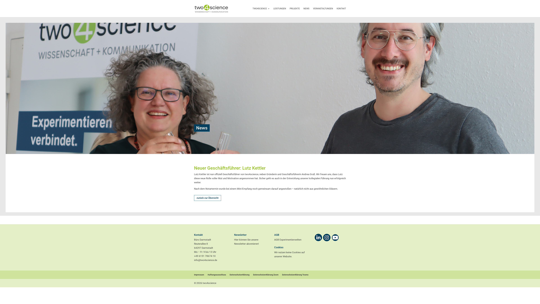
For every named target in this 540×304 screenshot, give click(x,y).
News (306, 8)
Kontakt (341, 8)
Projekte (295, 8)
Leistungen (279, 8)
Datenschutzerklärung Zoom (265, 275)
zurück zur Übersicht (208, 197)
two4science (260, 8)
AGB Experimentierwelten (287, 239)
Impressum (199, 275)
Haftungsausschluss (217, 275)
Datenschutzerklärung (239, 275)
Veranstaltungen (323, 8)
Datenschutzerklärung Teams (295, 275)
